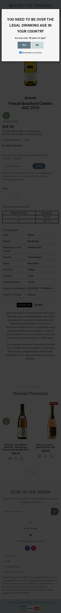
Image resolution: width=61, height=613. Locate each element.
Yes (24, 45)
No (37, 45)
